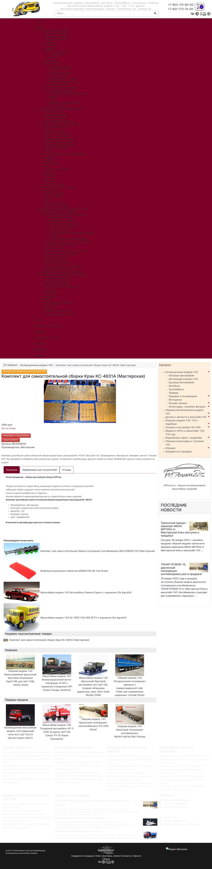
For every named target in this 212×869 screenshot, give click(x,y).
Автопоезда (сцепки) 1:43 (183, 379)
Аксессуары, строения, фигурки (187, 406)
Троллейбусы (176, 389)
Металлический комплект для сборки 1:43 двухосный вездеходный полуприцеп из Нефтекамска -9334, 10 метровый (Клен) (129, 786)
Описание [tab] (11, 469)
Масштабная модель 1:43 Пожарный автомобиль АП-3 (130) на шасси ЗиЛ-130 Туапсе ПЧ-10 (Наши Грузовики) (56, 731)
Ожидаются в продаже (178, 451)
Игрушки (170, 448)
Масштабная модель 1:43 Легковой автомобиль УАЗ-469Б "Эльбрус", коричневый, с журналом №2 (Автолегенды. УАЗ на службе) (184, 759)
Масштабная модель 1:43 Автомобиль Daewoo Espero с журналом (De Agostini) (86, 592)
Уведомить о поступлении (16, 435)
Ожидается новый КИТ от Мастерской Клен (80, 817)
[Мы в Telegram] (197, 14)
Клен (98, 856)
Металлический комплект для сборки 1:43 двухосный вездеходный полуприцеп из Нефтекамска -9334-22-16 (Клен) (130, 759)
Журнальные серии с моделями (183, 437)
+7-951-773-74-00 (180, 9)
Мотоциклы (175, 399)
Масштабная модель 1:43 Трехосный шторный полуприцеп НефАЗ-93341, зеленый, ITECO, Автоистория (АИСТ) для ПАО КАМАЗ (80, 755)
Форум (106, 859)
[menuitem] (40, 21)
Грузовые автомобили (181, 382)
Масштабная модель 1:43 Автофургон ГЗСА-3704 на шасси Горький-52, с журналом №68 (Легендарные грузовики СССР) (181, 769)
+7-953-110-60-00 (181, 4)
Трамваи (173, 392)
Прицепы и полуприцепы (183, 396)
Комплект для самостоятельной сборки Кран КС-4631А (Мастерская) (49, 639)
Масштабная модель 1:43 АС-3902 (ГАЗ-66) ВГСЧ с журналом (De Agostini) (83, 617)
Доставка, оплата (111, 856)
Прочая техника (178, 403)
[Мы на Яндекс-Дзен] (201, 14)
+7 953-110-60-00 (172, 810)
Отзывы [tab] (66, 469)
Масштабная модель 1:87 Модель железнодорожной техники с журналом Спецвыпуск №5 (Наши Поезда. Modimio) (181, 779)
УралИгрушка (39, 850)
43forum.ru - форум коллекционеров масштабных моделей (184, 487)
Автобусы (174, 385)
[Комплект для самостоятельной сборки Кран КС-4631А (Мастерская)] (80, 401)
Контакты (126, 856)
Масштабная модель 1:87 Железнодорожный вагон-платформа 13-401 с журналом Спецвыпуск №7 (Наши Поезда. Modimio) (56, 683)
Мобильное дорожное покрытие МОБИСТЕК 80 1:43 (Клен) (74, 570)
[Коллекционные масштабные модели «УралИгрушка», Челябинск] (26, 8)
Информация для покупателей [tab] (39, 469)
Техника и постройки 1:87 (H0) (183, 427)
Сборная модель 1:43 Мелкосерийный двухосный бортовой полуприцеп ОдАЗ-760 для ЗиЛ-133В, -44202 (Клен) (20, 678)
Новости (137, 856)
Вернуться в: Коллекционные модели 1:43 (24, 371)
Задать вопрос (10, 439)
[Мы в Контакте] (192, 14)
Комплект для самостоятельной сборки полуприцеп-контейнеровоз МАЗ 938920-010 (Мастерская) (97, 550)
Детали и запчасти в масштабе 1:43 (185, 417)
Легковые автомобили (181, 375)
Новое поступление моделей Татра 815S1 (78, 831)
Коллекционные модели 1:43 (181, 372)
